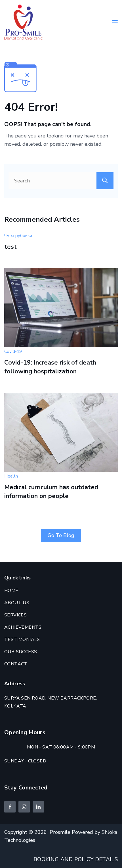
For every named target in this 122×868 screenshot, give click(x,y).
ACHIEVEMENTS (23, 627)
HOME (11, 590)
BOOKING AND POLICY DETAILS (75, 859)
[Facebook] (10, 807)
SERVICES (15, 615)
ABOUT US (16, 603)
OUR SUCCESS (20, 652)
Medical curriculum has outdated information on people (51, 491)
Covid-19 (13, 351)
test (10, 246)
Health (11, 476)
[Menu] (115, 23)
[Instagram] (24, 807)
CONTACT (16, 664)
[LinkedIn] (38, 807)
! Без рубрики (18, 235)
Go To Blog (61, 535)
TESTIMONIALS (22, 639)
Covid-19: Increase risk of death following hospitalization (50, 367)
